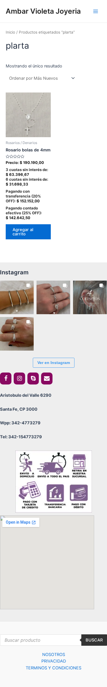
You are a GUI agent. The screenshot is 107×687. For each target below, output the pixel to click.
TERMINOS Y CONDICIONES (53, 667)
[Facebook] (5, 378)
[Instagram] (19, 378)
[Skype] (33, 378)
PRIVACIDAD (53, 661)
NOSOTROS (53, 654)
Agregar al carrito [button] (23, 231)
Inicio (10, 32)
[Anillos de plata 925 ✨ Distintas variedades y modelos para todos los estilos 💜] (17, 334)
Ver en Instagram (53, 362)
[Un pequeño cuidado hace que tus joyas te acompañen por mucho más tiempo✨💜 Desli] (90, 297)
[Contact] (47, 378)
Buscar (94, 640)
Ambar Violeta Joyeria (43, 11)
